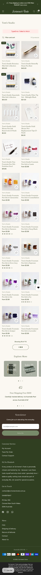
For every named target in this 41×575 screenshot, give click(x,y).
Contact (5, 536)
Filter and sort (10, 37)
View (11, 374)
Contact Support (8, 456)
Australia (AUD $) (19, 549)
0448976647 (6, 495)
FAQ (3, 525)
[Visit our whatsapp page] (12, 512)
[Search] (34, 11)
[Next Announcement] (37, 4)
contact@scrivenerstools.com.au (13, 491)
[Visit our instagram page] (7, 512)
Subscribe (20, 433)
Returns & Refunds (8, 532)
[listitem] (20, 4)
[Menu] (3, 11)
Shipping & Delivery (9, 529)
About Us (5, 539)
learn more (23, 5)
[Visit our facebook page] (3, 512)
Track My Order (7, 452)
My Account (6, 448)
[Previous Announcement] (3, 4)
